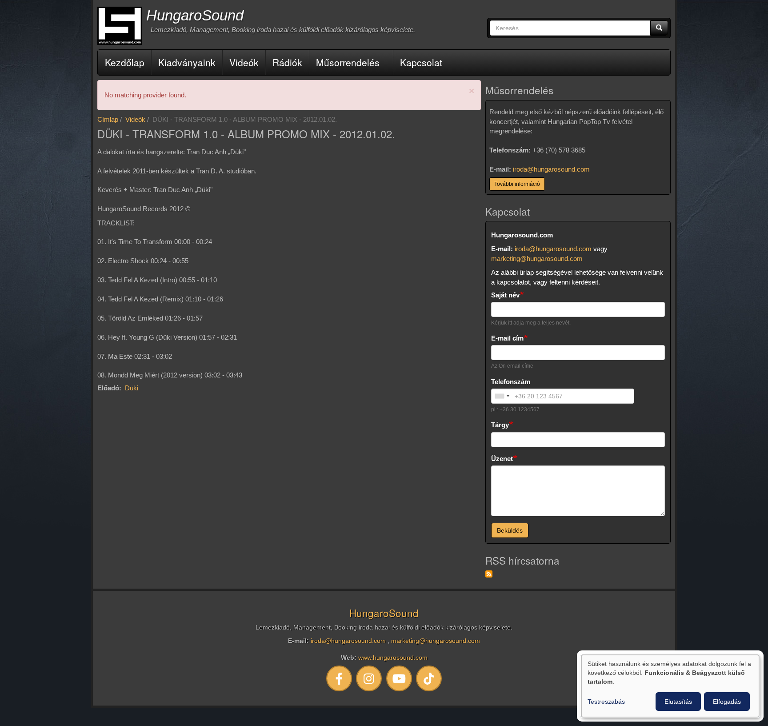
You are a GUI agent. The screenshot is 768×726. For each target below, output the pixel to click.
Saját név (505, 295)
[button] (471, 91)
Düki (131, 388)
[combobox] (502, 396)
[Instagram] (369, 678)
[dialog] (670, 686)
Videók (244, 62)
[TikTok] (429, 678)
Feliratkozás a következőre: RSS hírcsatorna (488, 574)
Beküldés (510, 530)
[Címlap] (119, 26)
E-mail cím (507, 338)
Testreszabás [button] (606, 701)
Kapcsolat (421, 62)
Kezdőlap (124, 62)
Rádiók (287, 62)
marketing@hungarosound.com (537, 258)
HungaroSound (195, 15)
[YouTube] (399, 678)
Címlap (107, 119)
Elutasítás (678, 701)
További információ (517, 184)
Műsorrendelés (348, 62)
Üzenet (502, 458)
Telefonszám (510, 381)
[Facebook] (339, 678)
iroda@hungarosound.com (551, 169)
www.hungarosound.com (393, 657)
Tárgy (500, 425)
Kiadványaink (187, 62)
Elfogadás (727, 701)
